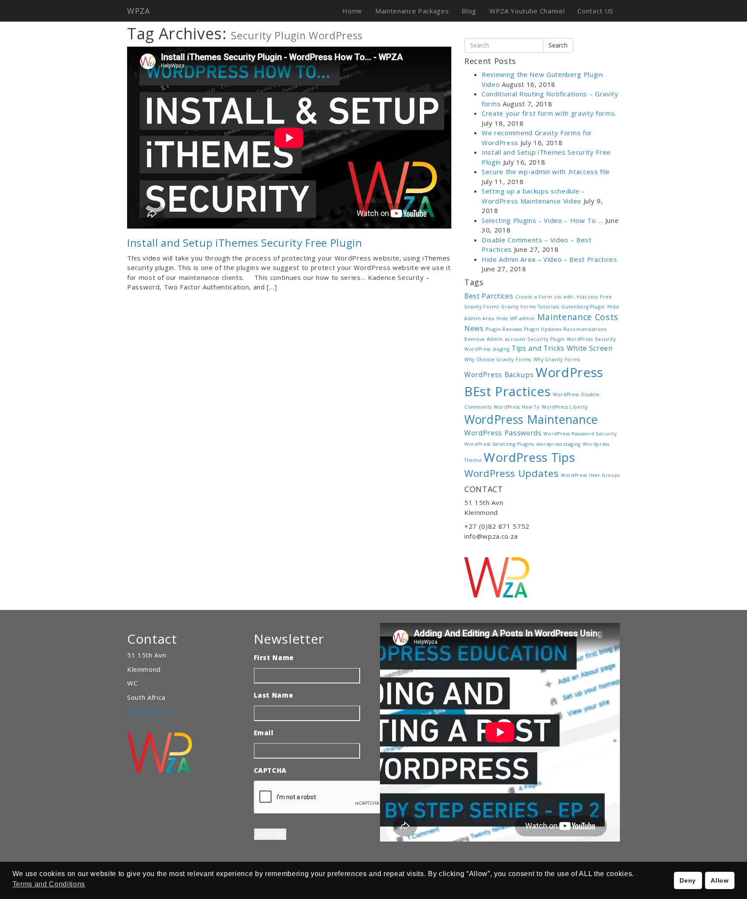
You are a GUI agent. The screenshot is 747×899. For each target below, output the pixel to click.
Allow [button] (719, 880)
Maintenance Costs (578, 317)
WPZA (138, 11)
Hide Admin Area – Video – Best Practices (549, 259)
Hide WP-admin (515, 318)
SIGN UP (270, 834)
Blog (469, 10)
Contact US (595, 10)
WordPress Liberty (564, 407)
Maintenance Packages (412, 10)
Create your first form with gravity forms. (549, 113)
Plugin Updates (542, 329)
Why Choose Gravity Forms (497, 359)
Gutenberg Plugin (583, 307)
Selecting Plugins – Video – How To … (542, 220)
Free (606, 297)
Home (352, 10)
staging (501, 349)
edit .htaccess (580, 297)
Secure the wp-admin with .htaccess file (546, 171)
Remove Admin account (494, 339)
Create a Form (533, 297)
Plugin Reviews (503, 329)
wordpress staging (558, 444)
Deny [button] (688, 880)
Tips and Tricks (538, 348)
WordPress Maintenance (531, 419)
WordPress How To (517, 407)
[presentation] (319, 797)
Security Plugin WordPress (560, 339)
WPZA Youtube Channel (527, 10)
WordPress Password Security (579, 434)
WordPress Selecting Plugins (499, 444)
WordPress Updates (511, 473)
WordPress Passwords (503, 433)
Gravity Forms (481, 307)
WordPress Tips (529, 457)
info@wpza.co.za (154, 711)
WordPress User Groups (590, 475)
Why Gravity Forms (556, 359)
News (474, 328)
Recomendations (584, 329)
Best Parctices (488, 296)
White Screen (590, 348)
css (557, 297)
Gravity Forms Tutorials (530, 307)
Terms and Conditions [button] (49, 884)
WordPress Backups (498, 374)
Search (558, 45)
